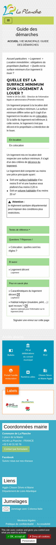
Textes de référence (18, 229)
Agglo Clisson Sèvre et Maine (18, 487)
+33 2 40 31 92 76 (11, 444)
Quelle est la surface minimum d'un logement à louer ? (26, 69)
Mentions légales (26, 520)
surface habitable (28, 180)
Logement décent (20, 269)
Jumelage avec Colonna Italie (27, 509)
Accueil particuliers (17, 58)
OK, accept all (17, 536)
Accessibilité (43, 524)
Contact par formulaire (16, 449)
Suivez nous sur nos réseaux (17, 461)
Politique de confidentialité (20, 524)
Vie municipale (29, 41)
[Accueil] (22, 8)
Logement (35, 58)
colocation (41, 116)
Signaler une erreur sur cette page (31, 320)
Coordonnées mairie (25, 426)
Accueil (12, 41)
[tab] (28, 140)
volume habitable (27, 190)
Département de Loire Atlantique (19, 491)
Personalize (28, 541)
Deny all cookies (40, 536)
